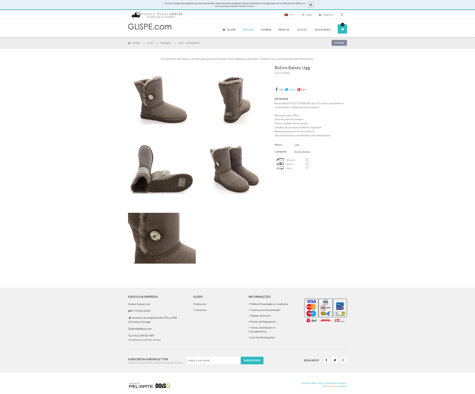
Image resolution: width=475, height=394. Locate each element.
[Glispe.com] (150, 26)
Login (308, 14)
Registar (328, 14)
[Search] (342, 14)
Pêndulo (343, 386)
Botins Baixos (302, 151)
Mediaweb (331, 386)
